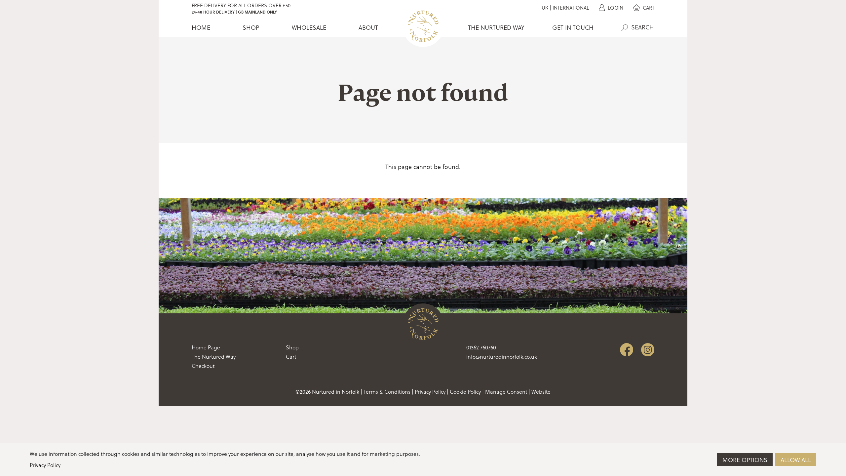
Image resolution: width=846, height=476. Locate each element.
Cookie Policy (465, 391)
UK (545, 7)
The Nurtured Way (496, 27)
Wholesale (309, 27)
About (368, 27)
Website (541, 391)
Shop (251, 27)
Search (624, 27)
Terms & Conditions (387, 391)
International (571, 7)
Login (614, 7)
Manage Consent (506, 391)
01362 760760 (481, 347)
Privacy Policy (430, 391)
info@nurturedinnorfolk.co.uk (501, 356)
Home (201, 27)
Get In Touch (573, 27)
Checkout (203, 366)
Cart (647, 7)
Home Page (206, 347)
